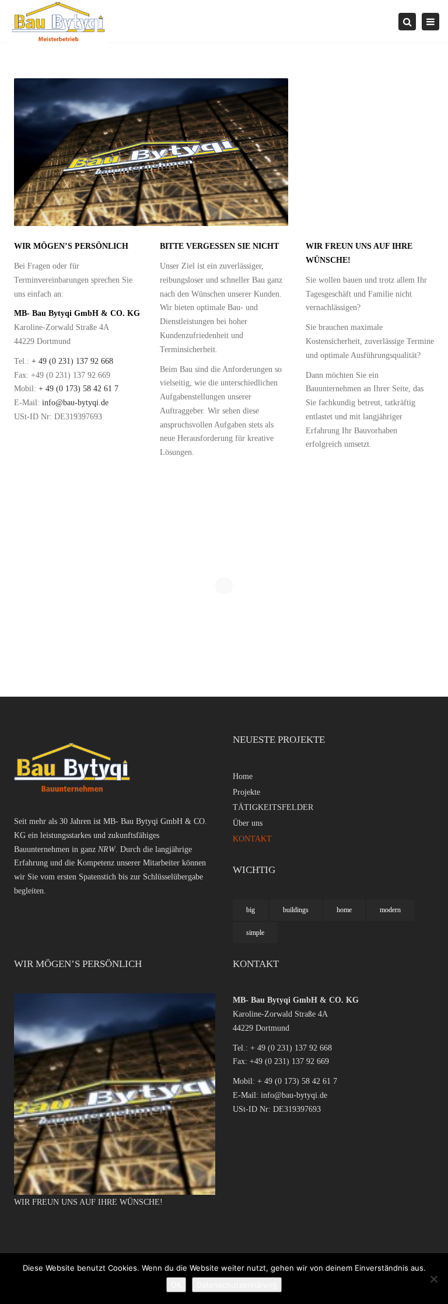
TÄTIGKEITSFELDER (273, 807)
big (250, 910)
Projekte (246, 792)
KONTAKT (252, 838)
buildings (296, 910)
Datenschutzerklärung (237, 1284)
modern (390, 910)
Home (243, 776)
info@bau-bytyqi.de (75, 402)
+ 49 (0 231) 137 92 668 (72, 361)
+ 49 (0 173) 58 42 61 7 (78, 388)
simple (255, 933)
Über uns (247, 823)
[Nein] (433, 1279)
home (344, 910)
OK (176, 1284)
